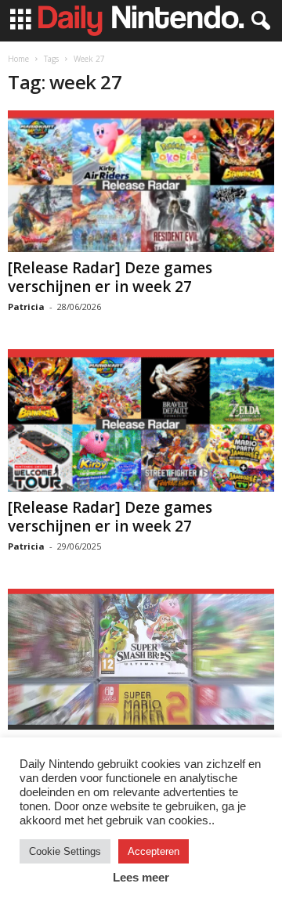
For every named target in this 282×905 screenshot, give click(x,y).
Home (18, 58)
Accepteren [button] (153, 851)
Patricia (26, 306)
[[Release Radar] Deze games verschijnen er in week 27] (141, 181)
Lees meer (141, 877)
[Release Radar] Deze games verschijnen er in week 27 (110, 277)
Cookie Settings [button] (65, 851)
